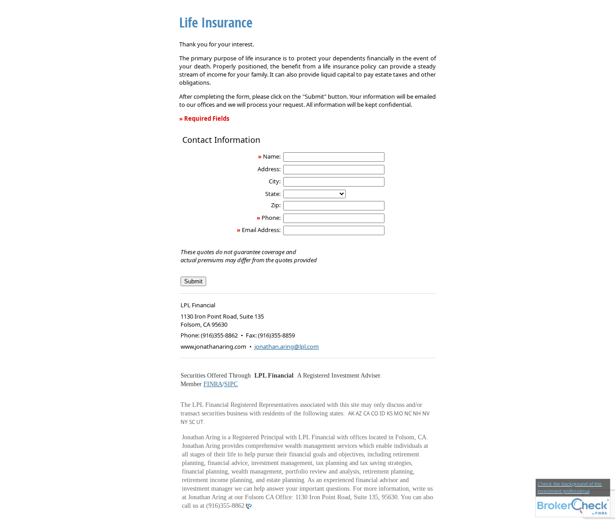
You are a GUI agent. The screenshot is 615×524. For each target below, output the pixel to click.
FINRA (212, 384)
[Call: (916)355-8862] (248, 505)
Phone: (271, 218)
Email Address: (261, 230)
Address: (269, 169)
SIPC (231, 384)
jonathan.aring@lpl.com (286, 346)
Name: (271, 156)
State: (272, 194)
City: (274, 181)
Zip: (275, 205)
